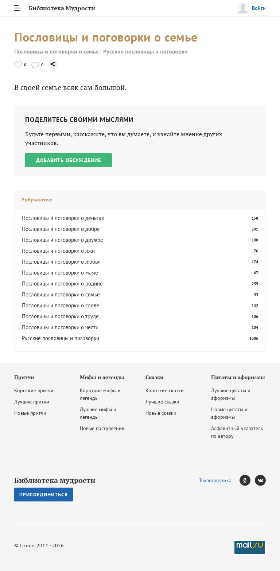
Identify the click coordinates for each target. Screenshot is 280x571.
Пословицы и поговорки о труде (60, 316)
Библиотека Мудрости (62, 8)
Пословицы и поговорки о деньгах (63, 217)
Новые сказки (160, 413)
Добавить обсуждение (68, 160)
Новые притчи (30, 413)
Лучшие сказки (162, 401)
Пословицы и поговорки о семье (56, 51)
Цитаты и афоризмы (238, 377)
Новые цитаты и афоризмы (229, 413)
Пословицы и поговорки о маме (60, 272)
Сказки (154, 377)
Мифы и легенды (102, 377)
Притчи (24, 377)
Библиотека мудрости (54, 480)
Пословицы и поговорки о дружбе (62, 239)
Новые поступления (102, 428)
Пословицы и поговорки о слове (60, 305)
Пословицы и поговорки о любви (61, 261)
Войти (259, 8)
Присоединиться (43, 494)
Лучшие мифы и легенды (98, 413)
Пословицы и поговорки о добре (61, 228)
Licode (27, 545)
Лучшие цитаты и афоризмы (230, 394)
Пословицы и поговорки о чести (60, 327)
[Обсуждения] (35, 64)
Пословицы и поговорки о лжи (58, 250)
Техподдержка (215, 480)
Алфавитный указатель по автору (237, 432)
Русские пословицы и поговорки (145, 51)
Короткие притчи (34, 390)
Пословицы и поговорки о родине (62, 283)
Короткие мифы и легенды (100, 394)
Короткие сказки (164, 390)
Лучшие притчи (31, 401)
